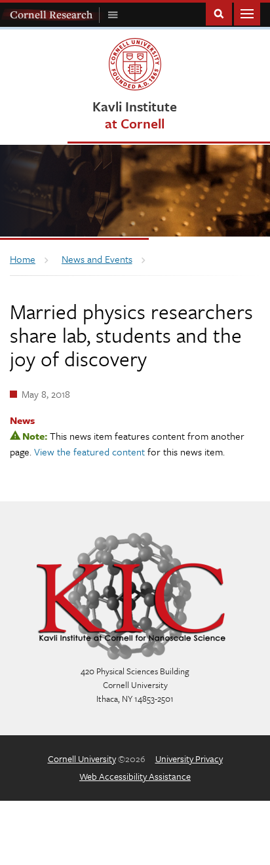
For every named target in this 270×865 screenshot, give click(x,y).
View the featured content (89, 451)
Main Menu (247, 13)
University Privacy (189, 758)
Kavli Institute (134, 114)
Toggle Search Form (219, 13)
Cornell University (82, 758)
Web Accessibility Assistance (135, 776)
